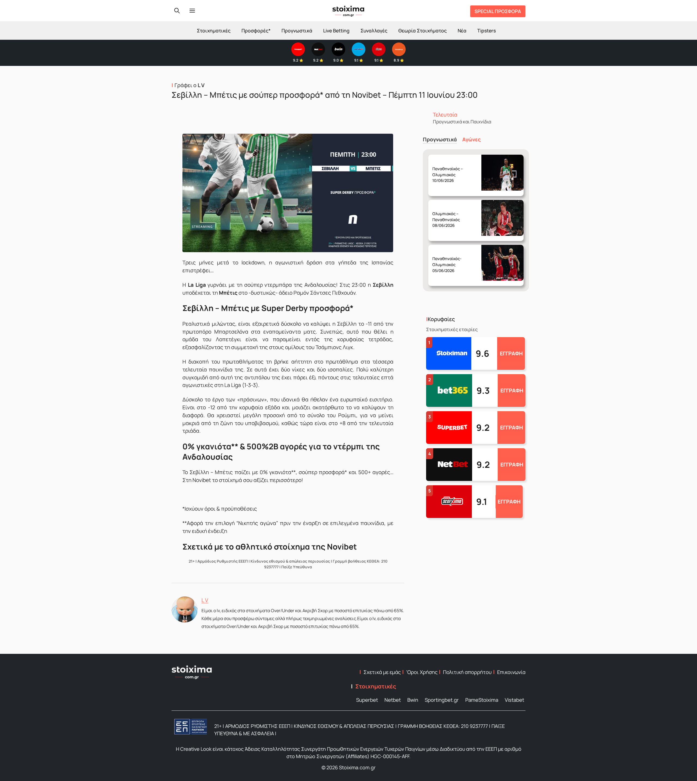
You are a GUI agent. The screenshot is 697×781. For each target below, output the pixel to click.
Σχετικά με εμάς (382, 672)
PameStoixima (481, 699)
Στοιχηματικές (214, 30)
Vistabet (514, 699)
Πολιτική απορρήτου (467, 672)
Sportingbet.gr (442, 699)
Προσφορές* (256, 30)
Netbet (392, 699)
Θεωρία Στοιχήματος (422, 30)
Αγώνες (471, 139)
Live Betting (336, 30)
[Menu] (192, 10)
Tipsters (486, 30)
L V (204, 600)
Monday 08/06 (448, 215)
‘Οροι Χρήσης (422, 672)
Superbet (367, 699)
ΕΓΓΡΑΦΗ (511, 353)
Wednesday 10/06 (449, 170)
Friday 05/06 (448, 260)
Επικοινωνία (511, 672)
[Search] (177, 10)
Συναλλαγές (373, 30)
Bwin (412, 699)
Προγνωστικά (297, 30)
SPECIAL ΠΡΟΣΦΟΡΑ (498, 11)
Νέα (462, 30)
